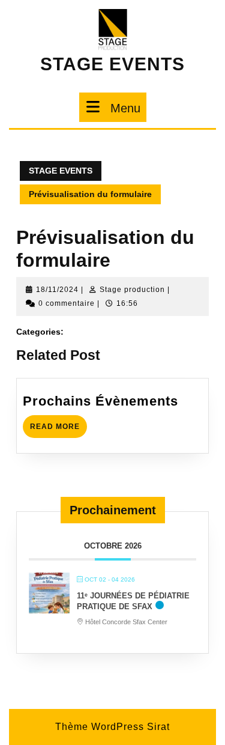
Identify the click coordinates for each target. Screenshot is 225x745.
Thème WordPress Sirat (112, 727)
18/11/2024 (57, 289)
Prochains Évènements (100, 401)
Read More (58, 423)
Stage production (132, 289)
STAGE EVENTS (112, 64)
